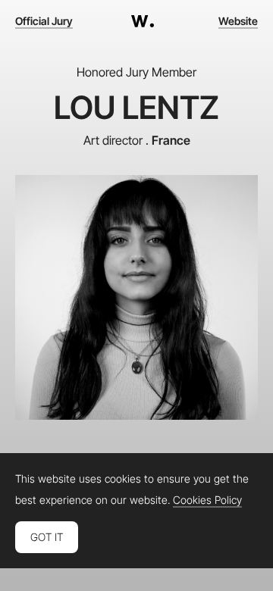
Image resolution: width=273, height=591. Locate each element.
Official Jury (44, 21)
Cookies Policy (207, 500)
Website (238, 21)
